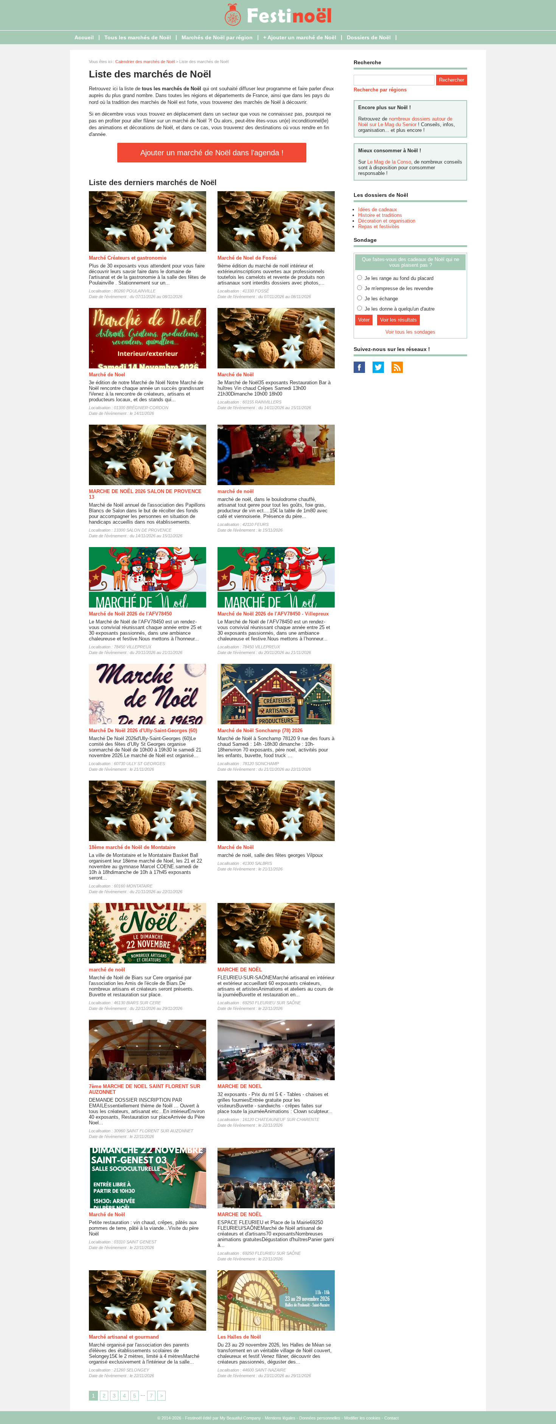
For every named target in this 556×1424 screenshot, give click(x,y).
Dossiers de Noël (369, 37)
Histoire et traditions (380, 215)
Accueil (84, 37)
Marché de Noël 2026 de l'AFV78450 (130, 614)
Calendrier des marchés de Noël (145, 61)
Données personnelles (319, 1418)
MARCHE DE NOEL (239, 1086)
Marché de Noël (235, 374)
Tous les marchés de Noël (137, 37)
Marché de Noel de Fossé (246, 258)
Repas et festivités (378, 226)
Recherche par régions (380, 90)
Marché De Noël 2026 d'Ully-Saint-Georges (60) (143, 730)
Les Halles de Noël (239, 1337)
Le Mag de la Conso (389, 162)
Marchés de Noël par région (217, 37)
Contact (391, 1418)
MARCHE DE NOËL (239, 970)
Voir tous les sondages (410, 332)
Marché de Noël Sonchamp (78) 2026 (260, 730)
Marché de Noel (107, 374)
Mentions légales (280, 1418)
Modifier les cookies (362, 1418)
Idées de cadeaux (377, 209)
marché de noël (235, 491)
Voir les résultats (398, 320)
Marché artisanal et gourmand (124, 1337)
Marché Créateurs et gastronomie (127, 258)
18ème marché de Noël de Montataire (132, 847)
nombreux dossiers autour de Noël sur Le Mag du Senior (405, 121)
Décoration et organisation (386, 221)
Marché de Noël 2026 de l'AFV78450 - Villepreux (273, 614)
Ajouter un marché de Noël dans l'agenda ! (212, 152)
